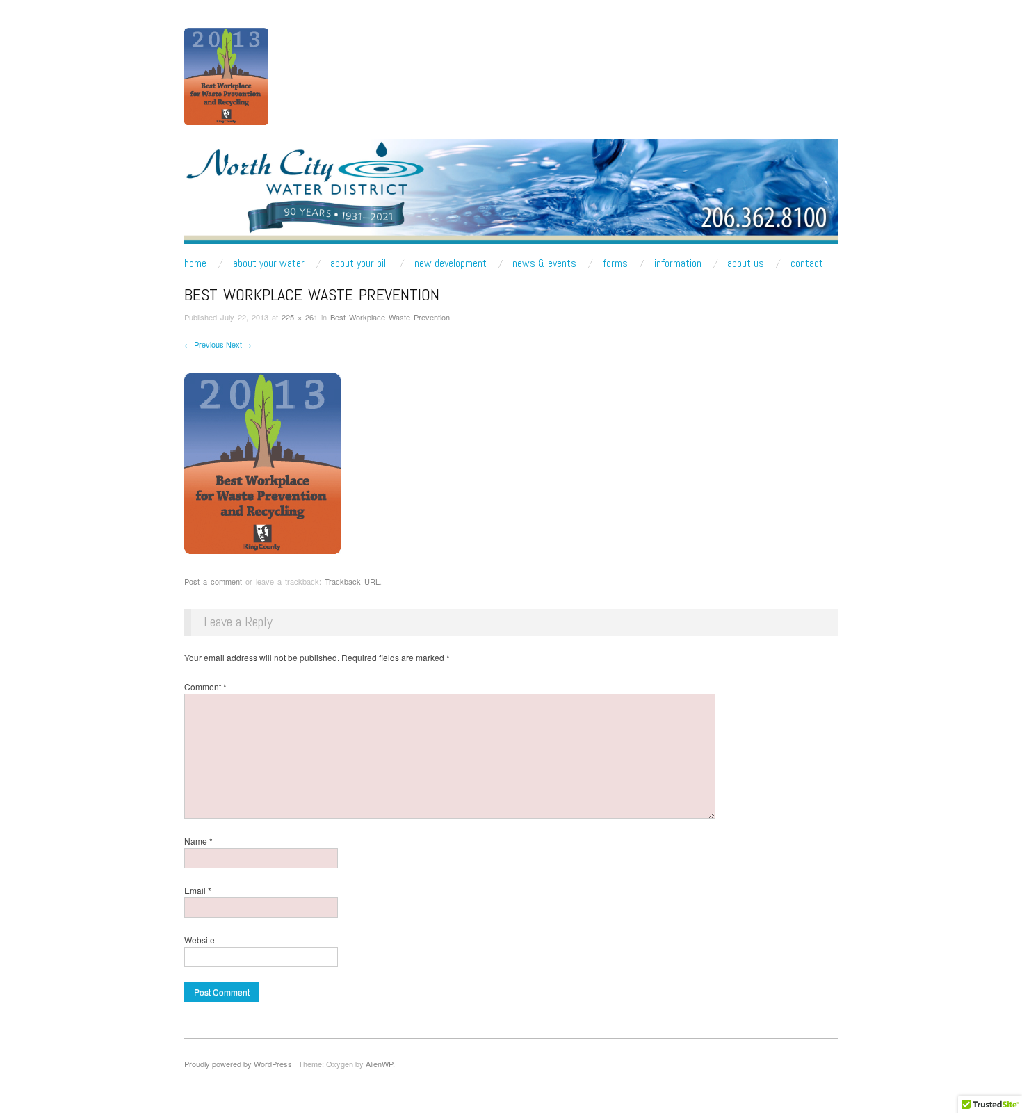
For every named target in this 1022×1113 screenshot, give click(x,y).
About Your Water (269, 263)
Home (195, 263)
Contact (806, 263)
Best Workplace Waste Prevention (390, 317)
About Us (745, 263)
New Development (450, 263)
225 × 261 (300, 317)
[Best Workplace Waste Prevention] (262, 461)
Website (199, 939)
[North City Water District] (511, 196)
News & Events (544, 263)
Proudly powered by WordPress (238, 1063)
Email (197, 890)
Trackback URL (352, 581)
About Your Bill (359, 263)
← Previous (204, 344)
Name (198, 841)
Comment (205, 686)
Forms (615, 263)
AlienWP (379, 1063)
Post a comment (213, 581)
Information (677, 263)
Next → (239, 344)
